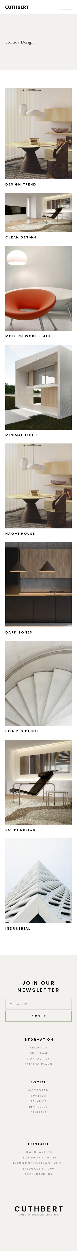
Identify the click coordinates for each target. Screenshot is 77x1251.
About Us (38, 1047)
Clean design (20, 237)
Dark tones (18, 632)
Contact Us (38, 1059)
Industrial (18, 928)
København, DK (38, 1174)
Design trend (20, 184)
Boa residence (22, 731)
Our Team (39, 1053)
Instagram (38, 1090)
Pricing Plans (38, 1064)
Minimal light (21, 435)
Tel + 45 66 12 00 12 (38, 1157)
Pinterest (38, 1107)
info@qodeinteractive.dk (38, 1163)
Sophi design (20, 829)
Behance (38, 1101)
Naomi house (20, 533)
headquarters (38, 1152)
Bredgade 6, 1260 (38, 1169)
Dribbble (38, 1112)
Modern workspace (28, 336)
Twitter (38, 1096)
